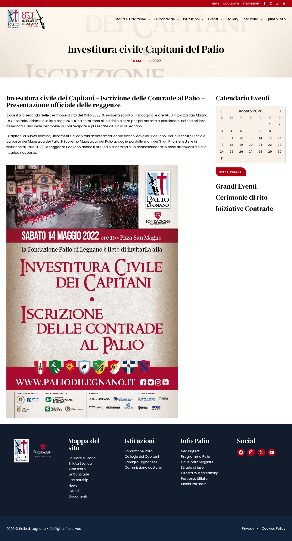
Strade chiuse (192, 467)
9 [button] (279, 131)
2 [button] (279, 124)
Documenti (231, 3)
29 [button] (270, 151)
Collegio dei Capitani (142, 456)
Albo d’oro (77, 468)
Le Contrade (164, 19)
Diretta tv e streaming (199, 473)
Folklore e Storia (82, 458)
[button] (221, 111)
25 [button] (231, 151)
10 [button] (222, 138)
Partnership (251, 3)
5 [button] (241, 131)
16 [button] (279, 138)
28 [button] (260, 151)
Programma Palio (195, 456)
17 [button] (221, 144)
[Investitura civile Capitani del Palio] (92, 291)
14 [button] (260, 138)
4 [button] (231, 131)
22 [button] (270, 144)
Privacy (248, 528)
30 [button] (280, 151)
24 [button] (222, 151)
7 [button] (260, 131)
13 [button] (250, 138)
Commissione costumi (143, 467)
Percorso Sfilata (194, 478)
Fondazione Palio (139, 451)
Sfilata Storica (80, 463)
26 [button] (241, 151)
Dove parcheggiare (197, 462)
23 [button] (280, 144)
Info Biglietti (190, 451)
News (215, 3)
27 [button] (250, 151)
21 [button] (260, 144)
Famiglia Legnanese (141, 462)
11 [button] (231, 138)
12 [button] (241, 138)
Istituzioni (191, 19)
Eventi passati (230, 172)
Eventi (213, 19)
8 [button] (270, 131)
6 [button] (251, 131)
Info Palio (250, 19)
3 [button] (222, 131)
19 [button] (241, 144)
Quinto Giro (276, 19)
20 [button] (251, 144)
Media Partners (193, 483)
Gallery (232, 19)
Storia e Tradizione (130, 19)
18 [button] (231, 144)
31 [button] (222, 158)
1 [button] (270, 124)
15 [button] (270, 138)
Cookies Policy (274, 528)
